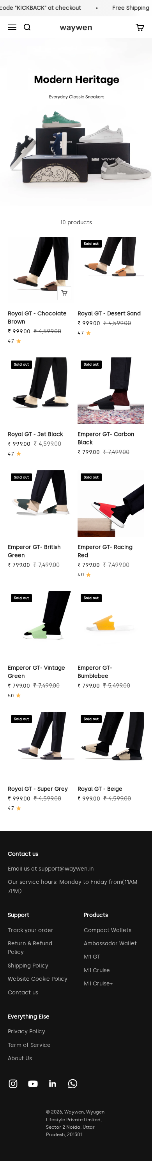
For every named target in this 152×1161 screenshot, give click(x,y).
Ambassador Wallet (110, 943)
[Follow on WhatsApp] (72, 1083)
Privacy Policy (26, 1031)
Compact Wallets (107, 930)
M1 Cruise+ (98, 983)
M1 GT (92, 956)
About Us (20, 1058)
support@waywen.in (66, 868)
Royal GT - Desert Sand (109, 313)
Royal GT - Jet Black (35, 434)
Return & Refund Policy (30, 947)
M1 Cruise (97, 970)
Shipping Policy (28, 965)
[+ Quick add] (64, 293)
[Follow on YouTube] (33, 1083)
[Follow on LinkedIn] (53, 1083)
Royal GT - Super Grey (38, 789)
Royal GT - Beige (100, 789)
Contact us (23, 992)
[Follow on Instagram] (13, 1083)
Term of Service (29, 1045)
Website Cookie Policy (37, 979)
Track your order (30, 930)
